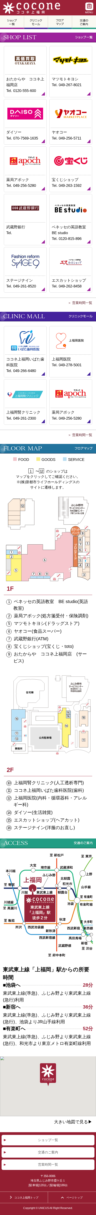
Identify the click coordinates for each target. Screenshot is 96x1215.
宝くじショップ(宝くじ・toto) (44, 646)
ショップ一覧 (48, 1140)
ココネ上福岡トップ (26, 1197)
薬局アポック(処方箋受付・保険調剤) (51, 615)
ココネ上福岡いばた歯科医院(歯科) (49, 790)
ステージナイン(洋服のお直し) (44, 827)
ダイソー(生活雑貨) (33, 812)
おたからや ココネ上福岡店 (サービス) (50, 657)
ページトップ (75, 1197)
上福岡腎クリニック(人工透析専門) (49, 782)
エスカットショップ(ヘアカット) (46, 820)
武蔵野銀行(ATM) (31, 638)
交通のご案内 (48, 1152)
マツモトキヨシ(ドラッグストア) (46, 623)
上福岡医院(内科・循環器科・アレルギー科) (50, 801)
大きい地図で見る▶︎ (73, 1122)
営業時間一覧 (48, 1164)
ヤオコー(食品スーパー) (38, 631)
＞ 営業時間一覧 (80, 303)
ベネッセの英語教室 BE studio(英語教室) (50, 605)
